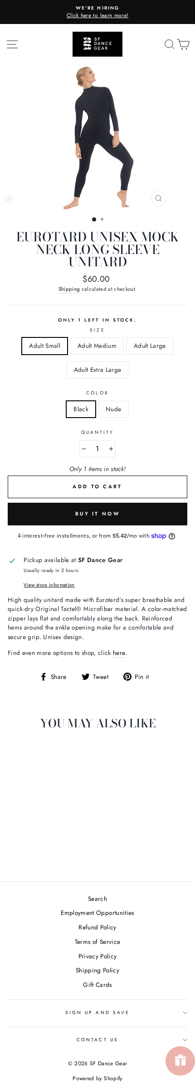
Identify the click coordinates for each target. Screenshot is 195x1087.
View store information (49, 584)
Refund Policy (97, 927)
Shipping (69, 289)
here (119, 652)
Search (97, 898)
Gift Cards (97, 984)
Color (97, 393)
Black (80, 409)
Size (97, 330)
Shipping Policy (97, 970)
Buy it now (97, 513)
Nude (113, 409)
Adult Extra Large (98, 369)
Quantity (97, 432)
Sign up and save (97, 1012)
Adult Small (44, 345)
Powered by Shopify (97, 1078)
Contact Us (97, 1039)
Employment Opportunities (97, 912)
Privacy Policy (97, 956)
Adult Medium (97, 345)
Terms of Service (97, 941)
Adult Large (150, 345)
